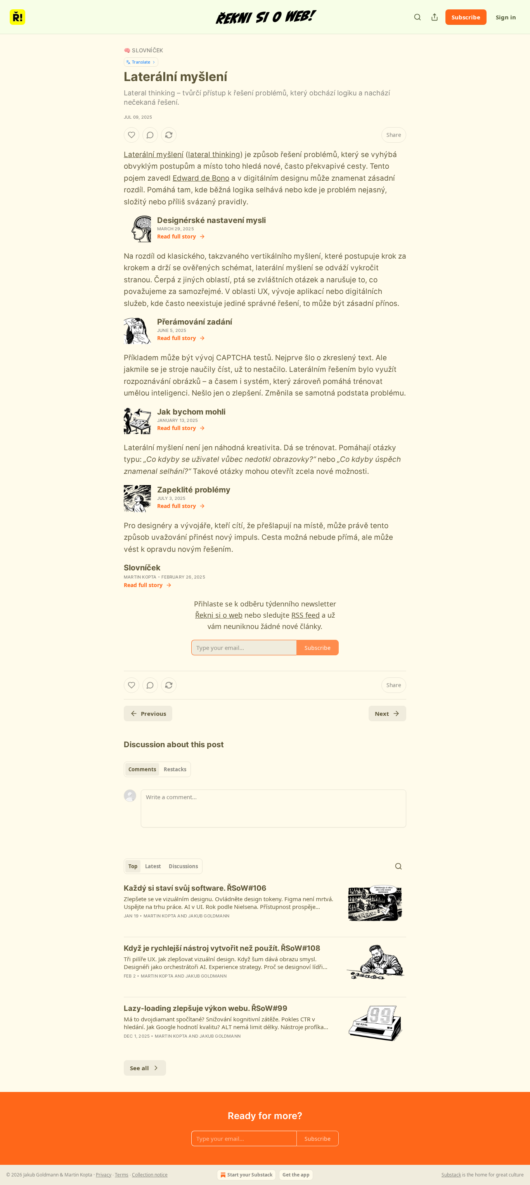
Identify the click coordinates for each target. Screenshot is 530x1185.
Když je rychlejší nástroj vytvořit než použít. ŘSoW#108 (222, 948)
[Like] (131, 135)
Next (382, 713)
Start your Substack (249, 1174)
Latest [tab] (153, 866)
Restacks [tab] (175, 769)
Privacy (103, 1174)
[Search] (417, 17)
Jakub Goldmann (208, 916)
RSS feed (305, 615)
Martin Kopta (140, 577)
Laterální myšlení (154, 154)
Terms (121, 1174)
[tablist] (157, 769)
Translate (141, 62)
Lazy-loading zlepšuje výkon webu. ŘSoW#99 (206, 1008)
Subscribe (466, 17)
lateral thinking (214, 154)
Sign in (506, 17)
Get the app (296, 1174)
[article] (265, 907)
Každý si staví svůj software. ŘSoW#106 (195, 888)
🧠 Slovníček (143, 50)
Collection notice (150, 1174)
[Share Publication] (434, 17)
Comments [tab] (142, 769)
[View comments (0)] (150, 135)
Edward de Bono (201, 178)
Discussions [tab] (183, 866)
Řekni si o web (218, 615)
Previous (153, 713)
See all (139, 1068)
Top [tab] (132, 866)
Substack (451, 1174)
